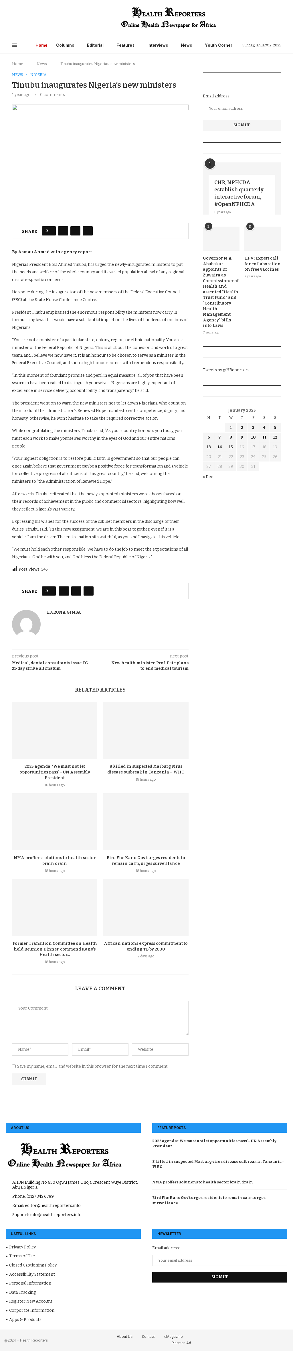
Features (125, 45)
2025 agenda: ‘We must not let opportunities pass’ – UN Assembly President (54, 772)
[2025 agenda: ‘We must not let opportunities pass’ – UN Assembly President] (54, 730)
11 (264, 437)
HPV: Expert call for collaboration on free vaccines (262, 264)
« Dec (208, 476)
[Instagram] (27, 18)
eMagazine (173, 1336)
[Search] (278, 18)
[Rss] (60, 18)
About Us (124, 1336)
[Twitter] (20, 18)
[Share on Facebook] (63, 230)
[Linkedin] (33, 18)
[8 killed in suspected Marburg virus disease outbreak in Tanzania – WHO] (145, 730)
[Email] (47, 18)
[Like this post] (50, 230)
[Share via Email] (88, 230)
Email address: (216, 96)
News (186, 45)
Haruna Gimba (63, 612)
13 (209, 447)
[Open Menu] (14, 45)
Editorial (95, 45)
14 (219, 447)
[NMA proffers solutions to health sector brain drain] (54, 821)
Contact (148, 1336)
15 (231, 447)
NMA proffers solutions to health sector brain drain (202, 1182)
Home (41, 45)
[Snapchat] (53, 18)
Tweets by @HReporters (226, 370)
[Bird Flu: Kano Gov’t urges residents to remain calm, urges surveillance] (145, 821)
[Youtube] (40, 18)
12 (275, 437)
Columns (65, 45)
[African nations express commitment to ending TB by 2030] (145, 907)
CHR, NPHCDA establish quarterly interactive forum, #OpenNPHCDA (239, 193)
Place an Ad (181, 1343)
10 (253, 437)
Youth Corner (218, 45)
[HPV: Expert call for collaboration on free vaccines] (262, 239)
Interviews (157, 45)
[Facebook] (14, 18)
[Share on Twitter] (75, 230)
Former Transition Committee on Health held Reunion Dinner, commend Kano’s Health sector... (55, 949)
